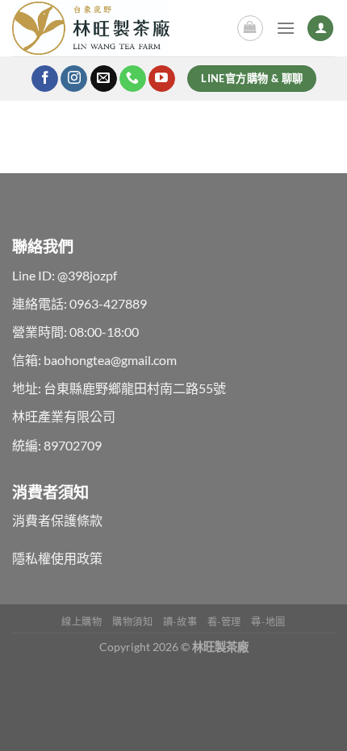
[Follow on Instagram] (74, 79)
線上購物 (81, 622)
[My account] (320, 28)
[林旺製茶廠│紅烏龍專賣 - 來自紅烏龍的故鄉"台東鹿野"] (108, 28)
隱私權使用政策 (57, 558)
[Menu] (285, 28)
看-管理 (224, 622)
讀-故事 (180, 622)
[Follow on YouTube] (161, 79)
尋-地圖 (268, 622)
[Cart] (250, 28)
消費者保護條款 (57, 520)
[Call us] (132, 79)
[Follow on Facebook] (44, 79)
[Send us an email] (103, 79)
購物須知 (132, 622)
